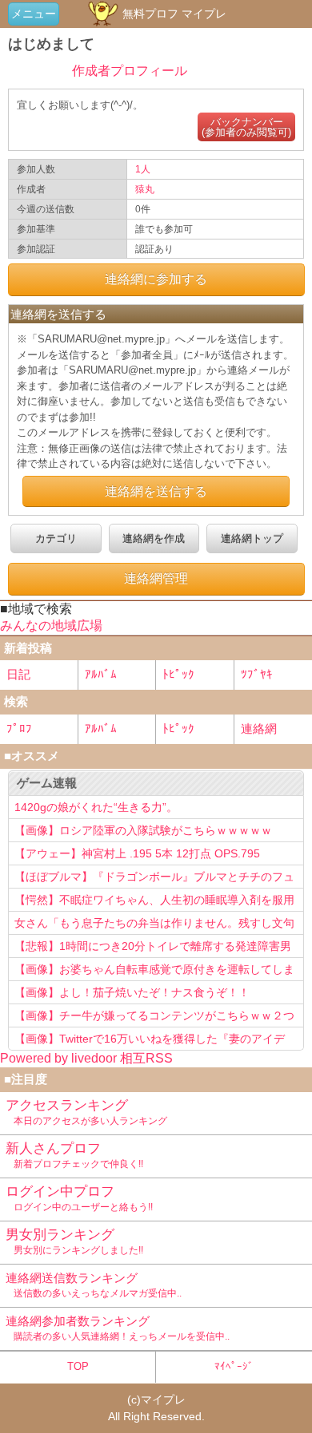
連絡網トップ (252, 538)
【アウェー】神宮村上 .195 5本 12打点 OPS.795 (137, 853)
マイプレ (163, 1399)
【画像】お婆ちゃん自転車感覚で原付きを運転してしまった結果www (154, 971)
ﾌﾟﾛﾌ (19, 728)
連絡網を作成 (153, 538)
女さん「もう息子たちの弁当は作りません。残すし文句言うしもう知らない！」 (154, 925)
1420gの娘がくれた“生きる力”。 (96, 807)
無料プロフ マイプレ (172, 13)
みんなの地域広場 (51, 625)
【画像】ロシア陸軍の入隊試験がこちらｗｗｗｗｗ (143, 830)
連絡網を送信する (156, 491)
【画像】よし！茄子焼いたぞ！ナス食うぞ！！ (132, 992)
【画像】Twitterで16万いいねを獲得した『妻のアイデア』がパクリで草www (149, 1041)
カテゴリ (56, 538)
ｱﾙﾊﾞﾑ (101, 674)
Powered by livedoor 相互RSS (86, 1058)
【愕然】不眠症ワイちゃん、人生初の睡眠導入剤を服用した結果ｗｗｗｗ (154, 902)
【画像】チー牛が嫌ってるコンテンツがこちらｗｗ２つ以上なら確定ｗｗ (154, 1018)
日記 (18, 674)
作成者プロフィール (129, 70)
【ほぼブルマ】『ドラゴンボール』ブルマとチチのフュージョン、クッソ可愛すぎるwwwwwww (154, 879)
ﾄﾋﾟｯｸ (178, 674)
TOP (78, 1366)
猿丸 (144, 189)
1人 (142, 169)
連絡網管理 (156, 578)
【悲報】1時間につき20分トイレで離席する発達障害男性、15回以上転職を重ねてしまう (152, 948)
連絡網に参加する (156, 279)
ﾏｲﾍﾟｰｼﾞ (234, 1366)
